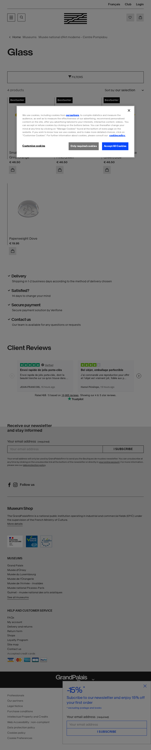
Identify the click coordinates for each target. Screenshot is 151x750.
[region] (75, 131)
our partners (72, 115)
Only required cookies (84, 146)
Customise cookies (33, 146)
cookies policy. (117, 135)
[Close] (129, 110)
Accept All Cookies (115, 146)
